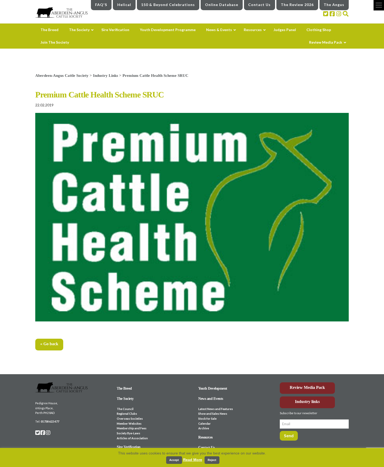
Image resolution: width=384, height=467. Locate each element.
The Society (125, 399)
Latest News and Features (215, 409)
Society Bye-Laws (128, 433)
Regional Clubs (127, 413)
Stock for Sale (207, 418)
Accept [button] (174, 460)
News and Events (210, 399)
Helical (124, 4)
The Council (125, 409)
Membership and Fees (132, 428)
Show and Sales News (212, 413)
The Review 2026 (297, 4)
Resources (205, 437)
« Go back (49, 344)
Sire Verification (129, 447)
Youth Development (212, 388)
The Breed (124, 388)
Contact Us (259, 4)
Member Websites (129, 423)
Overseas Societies (130, 418)
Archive (203, 428)
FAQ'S (101, 4)
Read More (192, 460)
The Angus (334, 4)
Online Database (221, 4)
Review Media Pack (307, 387)
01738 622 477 (50, 421)
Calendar (204, 423)
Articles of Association (132, 438)
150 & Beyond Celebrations (168, 4)
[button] (379, 5)
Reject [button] (212, 460)
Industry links (307, 401)
